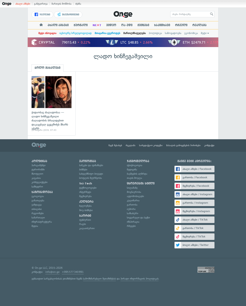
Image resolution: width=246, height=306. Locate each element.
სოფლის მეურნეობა (90, 178)
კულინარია (133, 200)
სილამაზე (132, 187)
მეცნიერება (85, 196)
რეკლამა (199, 25)
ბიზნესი (83, 169)
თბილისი (37, 209)
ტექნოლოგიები (87, 187)
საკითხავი (162, 25)
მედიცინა (132, 169)
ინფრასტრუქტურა (42, 221)
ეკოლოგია (38, 196)
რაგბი (82, 224)
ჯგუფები (44, 14)
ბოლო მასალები (47, 67)
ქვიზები (143, 25)
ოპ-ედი (126, 25)
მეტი (204, 33)
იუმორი (131, 209)
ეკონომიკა (191, 33)
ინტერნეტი (85, 192)
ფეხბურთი (85, 219)
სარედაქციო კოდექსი (151, 145)
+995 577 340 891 (73, 271)
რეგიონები (38, 213)
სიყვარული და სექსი (138, 217)
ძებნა (78, 3)
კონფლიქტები (39, 182)
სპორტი (85, 215)
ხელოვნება (85, 205)
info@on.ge (52, 271)
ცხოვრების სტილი (141, 183)
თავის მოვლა (134, 178)
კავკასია (36, 178)
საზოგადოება (173, 33)
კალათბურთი (87, 228)
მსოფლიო (37, 173)
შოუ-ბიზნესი (86, 210)
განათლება (38, 200)
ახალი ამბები (22, 3)
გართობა (132, 204)
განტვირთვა (41, 3)
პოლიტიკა (155, 33)
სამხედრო (37, 186)
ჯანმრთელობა (138, 161)
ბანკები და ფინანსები (91, 165)
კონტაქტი (209, 145)
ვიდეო (111, 25)
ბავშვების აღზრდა (137, 173)
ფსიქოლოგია (134, 165)
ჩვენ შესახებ (115, 145)
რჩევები (131, 226)
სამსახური (132, 213)
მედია (35, 226)
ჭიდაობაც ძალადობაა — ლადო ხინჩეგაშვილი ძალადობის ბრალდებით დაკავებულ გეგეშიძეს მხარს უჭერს (51, 104)
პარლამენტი (39, 165)
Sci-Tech (85, 183)
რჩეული (181, 25)
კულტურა (86, 201)
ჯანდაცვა (37, 204)
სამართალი (38, 217)
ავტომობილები (135, 196)
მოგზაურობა (134, 192)
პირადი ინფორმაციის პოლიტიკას (140, 278)
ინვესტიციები (70, 14)
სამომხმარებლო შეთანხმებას (99, 278)
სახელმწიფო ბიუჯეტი (91, 173)
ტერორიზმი (38, 169)
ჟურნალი (81, 25)
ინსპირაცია (133, 221)
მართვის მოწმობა (61, 3)
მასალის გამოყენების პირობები (183, 145)
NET (97, 25)
